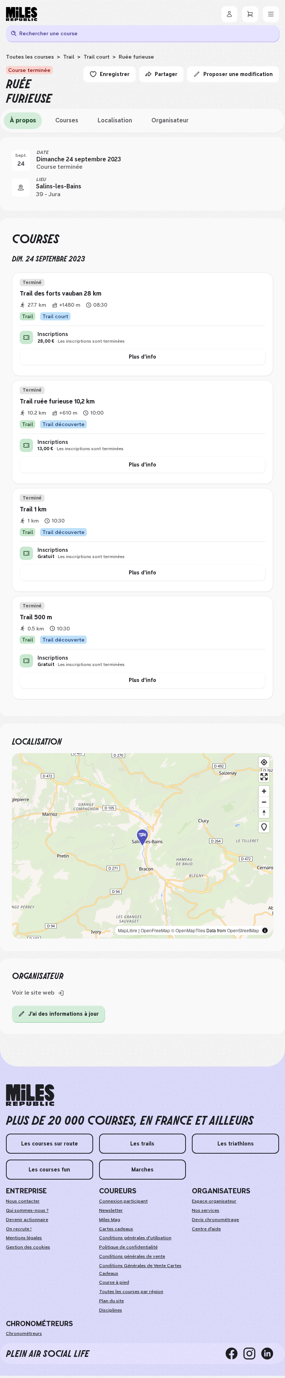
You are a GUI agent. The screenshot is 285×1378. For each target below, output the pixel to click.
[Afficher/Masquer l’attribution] (265, 930)
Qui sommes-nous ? (27, 1210)
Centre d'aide (206, 1229)
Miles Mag (109, 1219)
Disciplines (110, 1310)
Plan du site (111, 1300)
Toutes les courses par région (131, 1291)
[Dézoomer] (264, 802)
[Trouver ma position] (264, 762)
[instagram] (252, 1353)
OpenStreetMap (243, 930)
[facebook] (234, 1353)
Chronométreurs (24, 1333)
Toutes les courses (30, 57)
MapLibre (127, 930)
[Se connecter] (229, 14)
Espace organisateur (214, 1201)
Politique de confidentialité (128, 1247)
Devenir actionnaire (27, 1219)
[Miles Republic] (21, 14)
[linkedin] (270, 1353)
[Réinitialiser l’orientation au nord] (264, 812)
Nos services (205, 1210)
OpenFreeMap (155, 930)
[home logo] (30, 1095)
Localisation (115, 120)
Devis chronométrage (215, 1219)
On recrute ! (19, 1229)
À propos (23, 120)
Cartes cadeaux (116, 1229)
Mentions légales (24, 1237)
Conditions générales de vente (132, 1256)
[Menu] (271, 14)
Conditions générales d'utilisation (135, 1237)
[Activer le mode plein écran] (264, 776)
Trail (68, 57)
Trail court (96, 57)
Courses (66, 120)
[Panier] (250, 14)
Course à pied (114, 1282)
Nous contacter (23, 1201)
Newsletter (111, 1210)
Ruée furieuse (136, 57)
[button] (142, 846)
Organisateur (170, 120)
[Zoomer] (264, 791)
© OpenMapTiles (188, 930)
